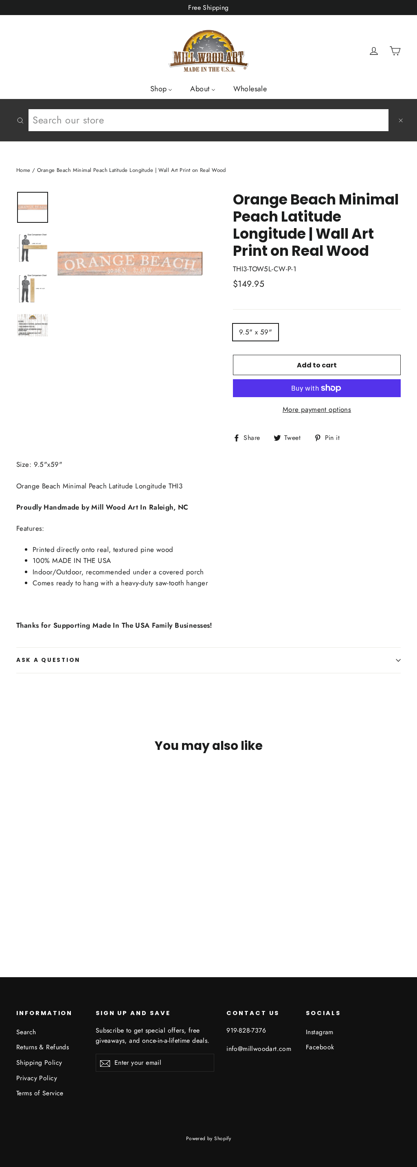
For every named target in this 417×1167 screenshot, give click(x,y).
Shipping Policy (39, 1062)
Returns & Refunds (42, 1047)
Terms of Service (40, 1093)
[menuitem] (161, 88)
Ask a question (48, 660)
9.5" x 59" (255, 332)
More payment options (317, 409)
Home (23, 170)
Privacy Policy (36, 1078)
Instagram (320, 1032)
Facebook (320, 1047)
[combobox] (208, 120)
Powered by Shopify (208, 1138)
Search (26, 1032)
